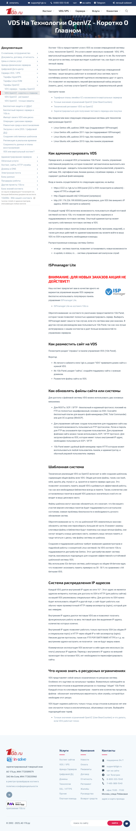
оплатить (14, 3)
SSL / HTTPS (65, 789)
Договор (85, 774)
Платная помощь (67, 798)
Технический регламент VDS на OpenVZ (73, 106)
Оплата (84, 764)
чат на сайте (113, 770)
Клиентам (112, 10)
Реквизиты (86, 769)
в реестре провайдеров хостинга (22, 781)
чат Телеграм (113, 774)
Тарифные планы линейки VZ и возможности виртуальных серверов (88, 97)
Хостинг (47, 10)
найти (115, 823)
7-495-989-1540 (114, 783)
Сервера (81, 10)
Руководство (87, 793)
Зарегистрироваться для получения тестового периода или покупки (88, 111)
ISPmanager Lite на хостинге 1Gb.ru (71, 306)
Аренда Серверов (68, 769)
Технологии (65, 784)
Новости (85, 759)
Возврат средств (89, 798)
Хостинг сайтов (67, 759)
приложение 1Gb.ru (15, 808)
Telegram (101, 3)
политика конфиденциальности (22, 786)
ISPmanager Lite (68, 300)
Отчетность (86, 779)
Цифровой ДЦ (66, 774)
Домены (63, 779)
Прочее (63, 793)
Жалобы (85, 789)
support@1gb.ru (38, 3)
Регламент (86, 784)
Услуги (96, 10)
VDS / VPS (64, 764)
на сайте (86, 3)
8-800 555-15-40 (61, 3)
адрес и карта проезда (113, 799)
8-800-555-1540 (115, 779)
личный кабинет (124, 3)
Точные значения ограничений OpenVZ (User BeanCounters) (83, 102)
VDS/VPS (64, 10)
